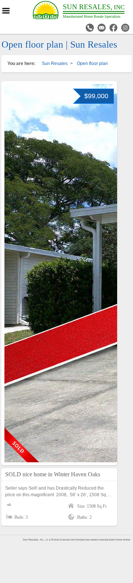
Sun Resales (55, 63)
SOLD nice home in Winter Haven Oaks (52, 474)
